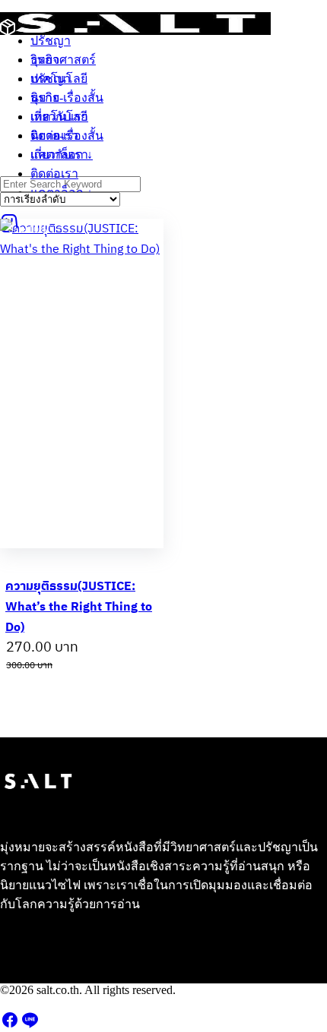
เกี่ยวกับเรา (59, 154)
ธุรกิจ (44, 97)
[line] (30, 1024)
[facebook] (10, 1024)
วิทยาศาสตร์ (63, 59)
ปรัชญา (50, 78)
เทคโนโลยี (58, 116)
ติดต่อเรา (54, 173)
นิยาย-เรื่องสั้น (66, 135)
